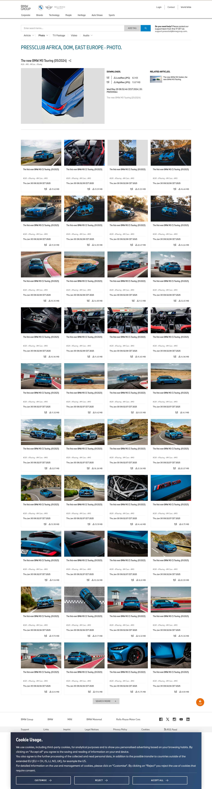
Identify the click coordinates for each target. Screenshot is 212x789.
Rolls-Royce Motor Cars (128, 719)
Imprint (66, 729)
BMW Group (27, 719)
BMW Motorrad (94, 719)
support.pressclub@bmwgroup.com (171, 31)
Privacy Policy (120, 729)
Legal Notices (92, 729)
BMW (50, 719)
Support (25, 729)
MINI (69, 719)
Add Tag (132, 28)
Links (46, 729)
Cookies (145, 729)
